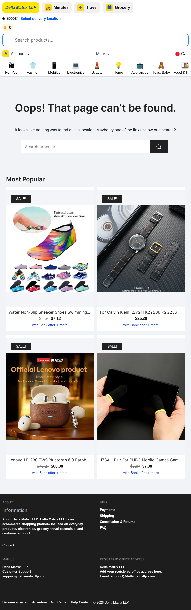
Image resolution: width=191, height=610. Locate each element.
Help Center (80, 602)
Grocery (118, 7)
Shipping (107, 516)
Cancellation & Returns (117, 522)
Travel (88, 7)
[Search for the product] (11, 39)
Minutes (57, 7)
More (103, 54)
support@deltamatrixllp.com (24, 576)
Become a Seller (15, 602)
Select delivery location (40, 18)
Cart (183, 54)
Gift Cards (58, 602)
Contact (8, 545)
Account (17, 53)
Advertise (39, 602)
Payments (107, 510)
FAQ (103, 528)
